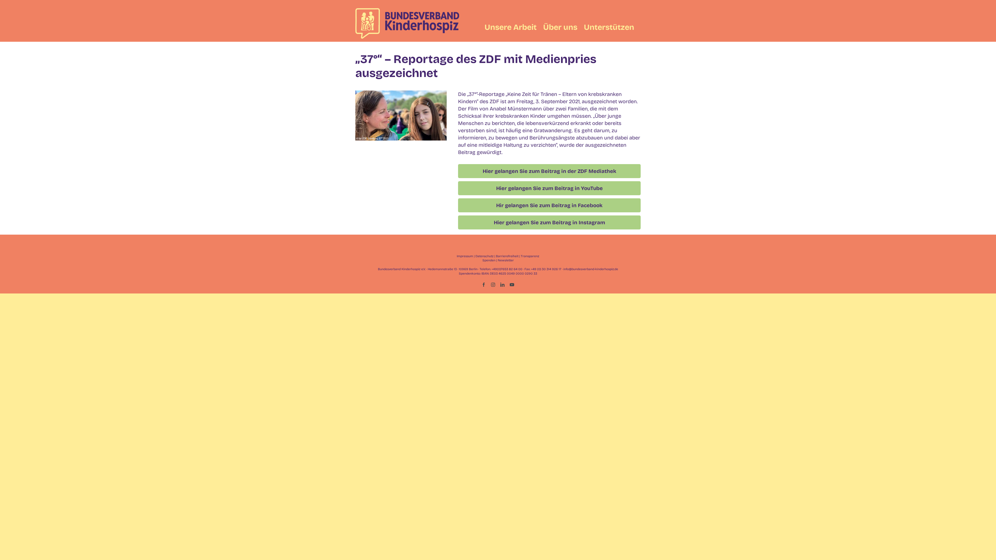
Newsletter (506, 260)
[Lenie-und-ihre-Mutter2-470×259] (401, 93)
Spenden (488, 260)
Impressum (465, 256)
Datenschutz (484, 256)
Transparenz (530, 256)
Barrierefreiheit (507, 256)
